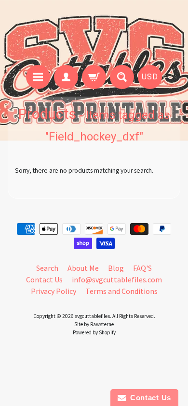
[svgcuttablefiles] (94, 34)
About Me (83, 268)
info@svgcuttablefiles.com (117, 279)
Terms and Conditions (121, 291)
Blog (116, 268)
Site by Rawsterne (94, 324)
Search (47, 268)
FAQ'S (142, 268)
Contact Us (44, 279)
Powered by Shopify (94, 332)
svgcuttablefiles (92, 316)
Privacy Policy (53, 291)
